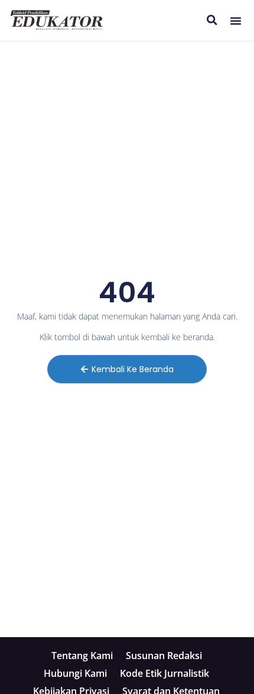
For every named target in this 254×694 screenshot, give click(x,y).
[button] (236, 21)
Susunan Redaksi (164, 655)
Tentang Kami (82, 655)
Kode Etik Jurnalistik (164, 673)
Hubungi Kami (75, 673)
